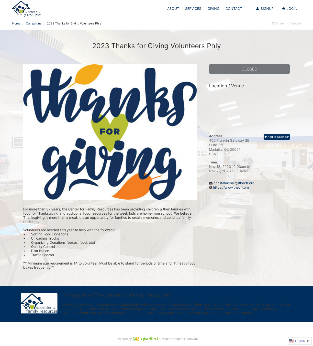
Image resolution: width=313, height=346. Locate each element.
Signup (267, 8)
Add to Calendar (278, 136)
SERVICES (193, 8)
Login (292, 8)
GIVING (213, 8)
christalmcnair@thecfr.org (234, 183)
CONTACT (233, 8)
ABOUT (173, 8)
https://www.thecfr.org (231, 187)
